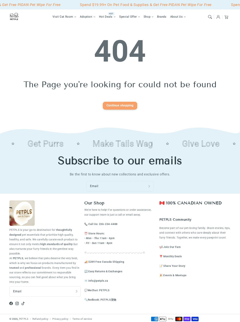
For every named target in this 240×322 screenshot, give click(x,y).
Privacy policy (60, 318)
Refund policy (40, 318)
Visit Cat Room (62, 16)
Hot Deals (105, 16)
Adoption (86, 16)
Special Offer (128, 16)
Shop (147, 16)
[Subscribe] (150, 186)
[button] (210, 17)
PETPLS (23, 318)
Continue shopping (120, 105)
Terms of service (82, 318)
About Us (176, 16)
